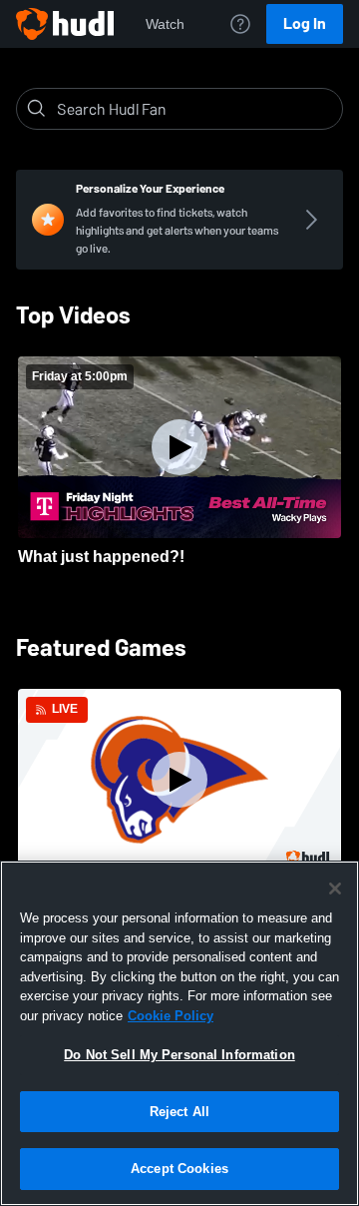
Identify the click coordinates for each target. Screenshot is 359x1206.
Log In (304, 23)
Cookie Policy (170, 1015)
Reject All (179, 1111)
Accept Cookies (179, 1168)
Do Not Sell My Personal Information (179, 1054)
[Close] (335, 888)
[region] (179, 1033)
